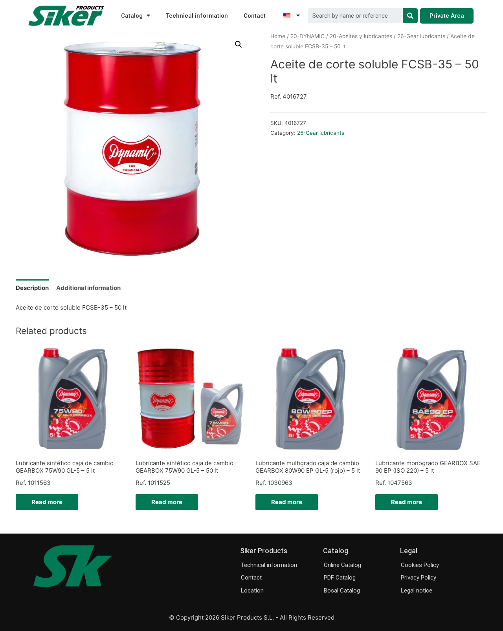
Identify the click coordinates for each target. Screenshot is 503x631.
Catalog (132, 15)
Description (32, 288)
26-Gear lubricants (421, 36)
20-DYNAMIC (307, 36)
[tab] (32, 287)
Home (277, 36)
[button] (447, 16)
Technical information (197, 15)
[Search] (410, 15)
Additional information (88, 288)
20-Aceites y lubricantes (361, 36)
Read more (46, 502)
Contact (255, 15)
